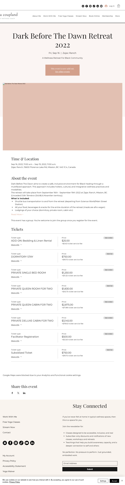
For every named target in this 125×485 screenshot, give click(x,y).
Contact (7, 432)
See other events (62, 71)
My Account (8, 455)
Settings (103, 481)
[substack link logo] (5, 443)
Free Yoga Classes (11, 422)
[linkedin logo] (97, 6)
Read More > (17, 214)
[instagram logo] (90, 6)
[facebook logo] (86, 6)
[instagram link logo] (16, 443)
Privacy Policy (9, 461)
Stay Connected (90, 406)
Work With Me (10, 417)
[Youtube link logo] (27, 443)
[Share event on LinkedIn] (24, 393)
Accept (114, 481)
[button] (118, 5)
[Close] (122, 481)
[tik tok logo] (94, 6)
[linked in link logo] (32, 443)
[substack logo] (83, 6)
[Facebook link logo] (10, 443)
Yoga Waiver (9, 471)
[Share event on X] (18, 393)
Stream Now (9, 427)
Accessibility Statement (14, 466)
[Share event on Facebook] (12, 393)
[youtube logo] (101, 6)
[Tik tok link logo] (21, 443)
